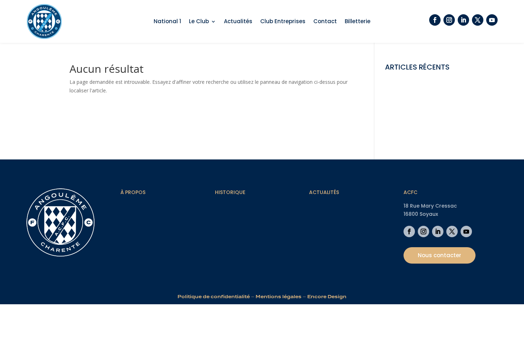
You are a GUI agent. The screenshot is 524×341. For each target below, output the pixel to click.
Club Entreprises (282, 22)
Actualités (238, 22)
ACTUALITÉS (324, 192)
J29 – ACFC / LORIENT (410, 108)
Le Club (199, 22)
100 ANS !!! (397, 130)
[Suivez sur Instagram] (449, 20)
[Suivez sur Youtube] (492, 20)
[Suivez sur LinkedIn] (463, 20)
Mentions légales (279, 296)
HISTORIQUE (230, 192)
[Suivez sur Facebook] (435, 20)
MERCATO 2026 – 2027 (412, 98)
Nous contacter (439, 255)
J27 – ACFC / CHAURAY (411, 119)
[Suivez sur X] (477, 20)
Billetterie (357, 22)
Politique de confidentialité (214, 296)
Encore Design (326, 296)
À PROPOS (132, 192)
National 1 (167, 22)
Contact (325, 22)
